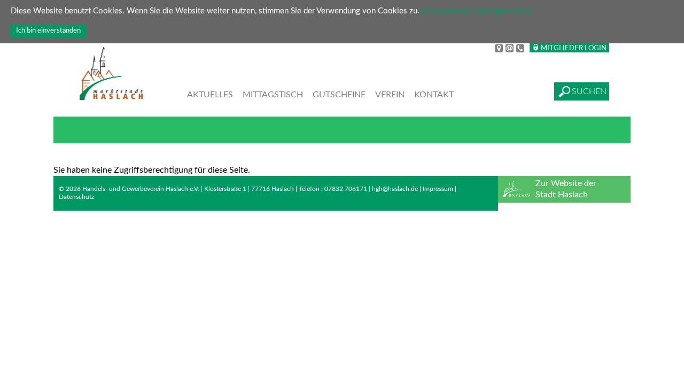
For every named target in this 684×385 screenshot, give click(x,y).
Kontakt (434, 94)
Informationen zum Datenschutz (477, 11)
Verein (390, 94)
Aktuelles (210, 94)
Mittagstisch (273, 94)
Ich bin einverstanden (48, 30)
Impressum (438, 189)
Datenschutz (76, 197)
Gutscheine (339, 94)
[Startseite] (111, 75)
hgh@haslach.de (395, 189)
